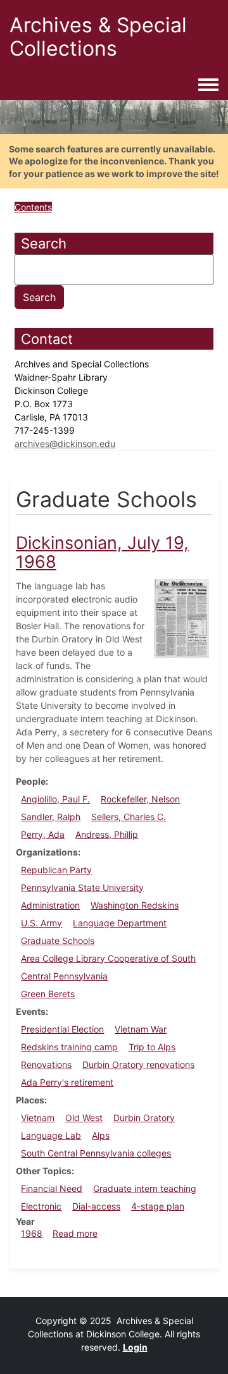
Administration (50, 905)
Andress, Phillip (106, 834)
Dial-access (96, 1206)
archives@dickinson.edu (65, 443)
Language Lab (51, 1135)
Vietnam (37, 1117)
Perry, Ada (43, 834)
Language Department (120, 922)
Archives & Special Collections (98, 37)
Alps (101, 1135)
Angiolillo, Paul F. (55, 799)
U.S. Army (41, 922)
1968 (31, 1233)
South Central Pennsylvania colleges (96, 1153)
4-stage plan (157, 1206)
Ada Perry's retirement (67, 1082)
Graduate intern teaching (144, 1188)
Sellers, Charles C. (128, 816)
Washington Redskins (135, 905)
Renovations (46, 1064)
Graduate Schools (57, 940)
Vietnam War (141, 1029)
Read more (75, 1233)
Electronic (41, 1206)
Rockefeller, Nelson (140, 799)
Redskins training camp (69, 1046)
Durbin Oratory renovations (138, 1064)
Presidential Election (62, 1029)
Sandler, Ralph (50, 816)
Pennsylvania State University (82, 887)
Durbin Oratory (144, 1117)
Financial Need (51, 1188)
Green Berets (48, 993)
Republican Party (56, 869)
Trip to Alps (152, 1046)
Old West (84, 1117)
